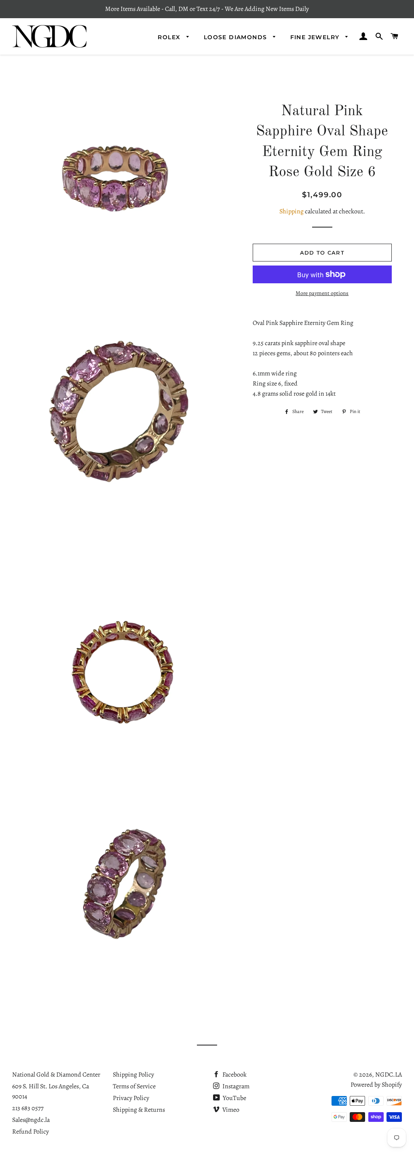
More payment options (322, 293)
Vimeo (230, 1109)
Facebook (234, 1074)
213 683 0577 (28, 1108)
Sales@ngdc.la (31, 1119)
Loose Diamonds (236, 37)
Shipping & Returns (139, 1109)
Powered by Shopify (376, 1084)
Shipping (291, 211)
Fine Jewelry (316, 37)
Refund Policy (30, 1131)
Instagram (235, 1086)
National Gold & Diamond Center (56, 1074)
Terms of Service (134, 1086)
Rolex (170, 37)
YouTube (234, 1098)
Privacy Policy (131, 1098)
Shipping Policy (133, 1074)
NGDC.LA (388, 1074)
